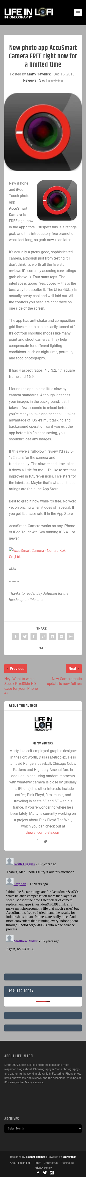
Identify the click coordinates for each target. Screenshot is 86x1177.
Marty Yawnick (39, 74)
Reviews (29, 80)
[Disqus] (43, 913)
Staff (38, 1163)
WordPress (69, 1157)
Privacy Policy (43, 1167)
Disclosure (67, 1163)
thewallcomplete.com (43, 832)
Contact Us (51, 1163)
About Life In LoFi (20, 1163)
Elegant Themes (35, 1157)
